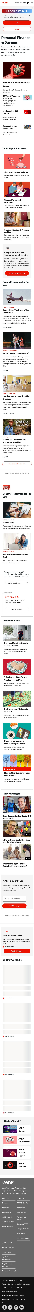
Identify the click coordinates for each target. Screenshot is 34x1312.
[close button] (32, 8)
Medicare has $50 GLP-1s (10, 112)
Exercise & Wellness (9, 393)
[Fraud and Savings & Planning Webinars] (17, 219)
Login (24, 2)
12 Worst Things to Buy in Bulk (11, 97)
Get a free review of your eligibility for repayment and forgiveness (15, 557)
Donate (4, 1193)
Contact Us (20, 1188)
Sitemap (5, 1270)
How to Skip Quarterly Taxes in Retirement (17, 769)
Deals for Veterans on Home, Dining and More (14, 737)
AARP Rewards (7, 1207)
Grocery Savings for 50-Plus (10, 127)
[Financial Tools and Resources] (17, 189)
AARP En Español (22, 1193)
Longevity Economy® (9, 1261)
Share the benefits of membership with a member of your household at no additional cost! (16, 932)
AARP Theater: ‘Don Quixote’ (16, 353)
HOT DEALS (10, 592)
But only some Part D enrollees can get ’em (9, 118)
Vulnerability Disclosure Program (13, 1286)
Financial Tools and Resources (12, 201)
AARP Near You (7, 1217)
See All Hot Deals (17, 604)
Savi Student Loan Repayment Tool (16, 550)
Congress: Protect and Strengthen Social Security (16, 253)
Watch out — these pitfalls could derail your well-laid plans (16, 711)
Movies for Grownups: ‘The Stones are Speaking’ (15, 440)
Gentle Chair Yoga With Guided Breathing (16, 397)
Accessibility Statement (22, 1274)
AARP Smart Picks (8, 1212)
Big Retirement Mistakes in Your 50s (16, 705)
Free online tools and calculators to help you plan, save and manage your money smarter (17, 522)
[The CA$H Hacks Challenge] (17, 161)
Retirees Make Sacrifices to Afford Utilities (16, 639)
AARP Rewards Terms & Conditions (13, 1278)
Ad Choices (6, 1290)
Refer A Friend (21, 1203)
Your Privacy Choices (18, 1290)
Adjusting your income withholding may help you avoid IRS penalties (17, 775)
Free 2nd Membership (12, 926)
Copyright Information (9, 1282)
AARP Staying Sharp (22, 1143)
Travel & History (8, 307)
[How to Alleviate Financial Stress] (17, 70)
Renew (17, 29)
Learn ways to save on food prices (10, 133)
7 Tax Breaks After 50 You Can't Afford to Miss (15, 673)
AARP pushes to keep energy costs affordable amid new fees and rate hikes (15, 646)
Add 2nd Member (17, 941)
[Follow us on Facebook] (4, 1298)
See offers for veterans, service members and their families (14, 743)
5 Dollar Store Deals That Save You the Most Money (16, 836)
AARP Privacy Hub (15, 1270)
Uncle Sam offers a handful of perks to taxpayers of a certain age (16, 680)
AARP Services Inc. (23, 1228)
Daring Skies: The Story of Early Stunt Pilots (17, 311)
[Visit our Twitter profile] (10, 1298)
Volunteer (5, 1198)
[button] (32, 2)
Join (17, 23)
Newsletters (21, 1198)
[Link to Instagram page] (16, 1298)
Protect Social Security (17, 273)
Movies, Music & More (10, 350)
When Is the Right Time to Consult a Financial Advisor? (15, 860)
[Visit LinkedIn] (21, 1298)
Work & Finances (8, 515)
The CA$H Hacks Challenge (16, 172)
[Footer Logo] (17, 1173)
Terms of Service (7, 1274)
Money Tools (8, 518)
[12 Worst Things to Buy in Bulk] (26, 100)
